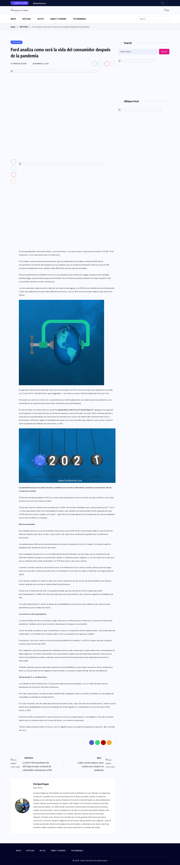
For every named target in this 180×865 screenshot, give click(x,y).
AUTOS (40, 19)
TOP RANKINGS (79, 19)
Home (13, 27)
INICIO (13, 19)
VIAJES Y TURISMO (58, 19)
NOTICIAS (27, 19)
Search (164, 51)
